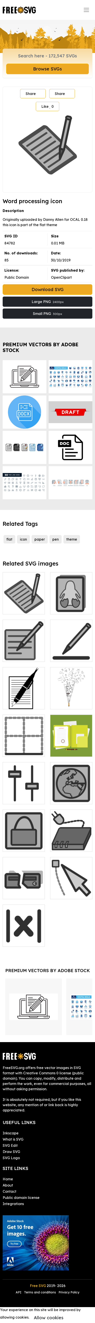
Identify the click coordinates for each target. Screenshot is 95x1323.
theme (71, 539)
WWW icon (64, 798)
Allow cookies (48, 1317)
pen (55, 539)
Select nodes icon (70, 893)
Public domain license (21, 1197)
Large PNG (48, 301)
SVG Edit (10, 1145)
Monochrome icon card (71, 605)
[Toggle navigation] (86, 10)
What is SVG (13, 1139)
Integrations (13, 1204)
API (19, 1292)
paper (39, 539)
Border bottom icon (23, 748)
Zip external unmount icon (23, 890)
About (8, 1185)
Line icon (62, 655)
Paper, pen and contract (71, 748)
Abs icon (15, 940)
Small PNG (47, 313)
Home (8, 1179)
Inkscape (11, 1133)
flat (9, 539)
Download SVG (48, 289)
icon (23, 539)
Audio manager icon (23, 795)
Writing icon (18, 655)
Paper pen (64, 703)
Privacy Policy (69, 1292)
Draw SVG (11, 1151)
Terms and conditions (40, 1292)
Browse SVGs (47, 69)
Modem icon (65, 845)
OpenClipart (61, 277)
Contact (9, 1191)
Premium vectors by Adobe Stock (40, 347)
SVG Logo (11, 1158)
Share (31, 93)
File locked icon (21, 845)
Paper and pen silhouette (23, 700)
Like (47, 106)
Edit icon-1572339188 (24, 605)
